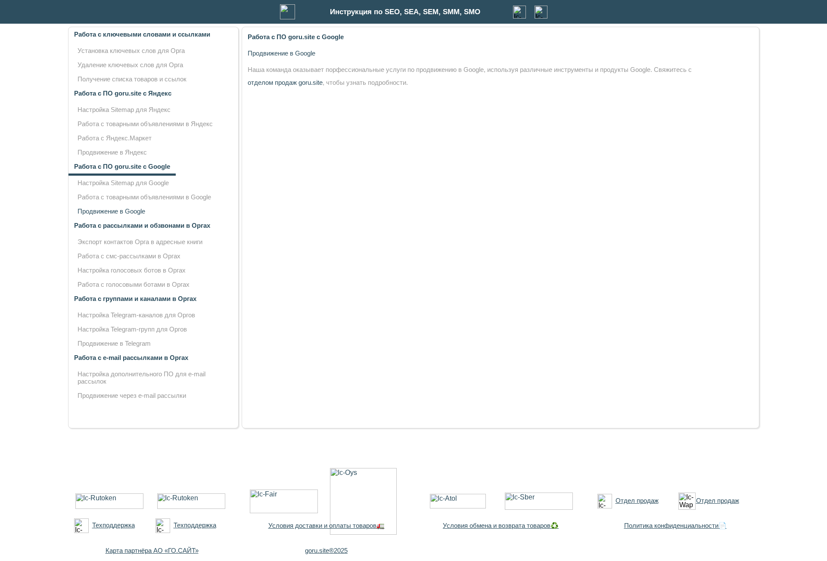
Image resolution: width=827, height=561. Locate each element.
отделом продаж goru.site (285, 82)
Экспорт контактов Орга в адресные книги (140, 241)
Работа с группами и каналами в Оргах (135, 298)
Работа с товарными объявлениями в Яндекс (145, 123)
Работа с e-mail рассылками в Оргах (131, 357)
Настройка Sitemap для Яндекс (124, 109)
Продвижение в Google (111, 211)
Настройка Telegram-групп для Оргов (132, 329)
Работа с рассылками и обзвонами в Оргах (142, 225)
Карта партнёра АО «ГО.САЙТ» (152, 550)
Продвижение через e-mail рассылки (132, 395)
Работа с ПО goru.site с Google (122, 166)
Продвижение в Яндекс (112, 152)
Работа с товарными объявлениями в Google (144, 197)
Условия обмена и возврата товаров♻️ (501, 525)
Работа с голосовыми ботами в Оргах (134, 284)
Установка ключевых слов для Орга (131, 50)
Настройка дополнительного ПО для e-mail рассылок (141, 377)
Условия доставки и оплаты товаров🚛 (326, 525)
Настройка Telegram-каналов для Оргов (136, 315)
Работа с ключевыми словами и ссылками (142, 34)
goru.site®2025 (326, 550)
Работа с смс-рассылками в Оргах (129, 256)
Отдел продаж (637, 500)
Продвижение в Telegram (114, 343)
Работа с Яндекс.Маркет (115, 138)
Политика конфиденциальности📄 (675, 525)
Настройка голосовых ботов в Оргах (132, 270)
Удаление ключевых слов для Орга (130, 64)
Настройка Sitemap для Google (123, 182)
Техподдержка (113, 525)
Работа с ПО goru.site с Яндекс (122, 93)
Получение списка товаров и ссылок (132, 79)
